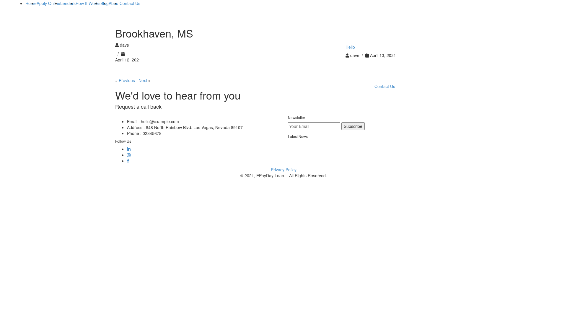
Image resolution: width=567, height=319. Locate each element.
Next (143, 80)
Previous (127, 80)
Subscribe (353, 126)
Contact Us (384, 86)
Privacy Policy (283, 169)
